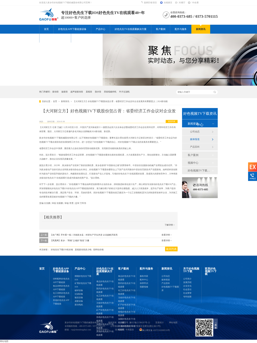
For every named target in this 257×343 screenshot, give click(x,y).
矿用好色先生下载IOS (83, 285)
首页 (46, 29)
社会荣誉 (187, 293)
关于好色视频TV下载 (55, 38)
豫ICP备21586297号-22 (139, 322)
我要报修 (144, 287)
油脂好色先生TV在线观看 (105, 326)
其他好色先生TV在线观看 (105, 333)
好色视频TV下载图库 (200, 170)
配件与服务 (181, 29)
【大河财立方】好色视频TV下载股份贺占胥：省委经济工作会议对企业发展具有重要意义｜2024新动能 (120, 101)
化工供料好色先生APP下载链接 (61, 295)
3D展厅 (182, 2)
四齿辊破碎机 (110, 92)
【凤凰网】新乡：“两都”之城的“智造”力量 (69, 240)
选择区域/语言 (151, 2)
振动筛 (55, 92)
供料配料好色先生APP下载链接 (61, 280)
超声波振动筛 (76, 92)
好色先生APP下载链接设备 (72, 29)
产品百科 (195, 147)
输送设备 (79, 297)
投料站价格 (98, 250)
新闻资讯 (201, 29)
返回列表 (171, 121)
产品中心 (100, 29)
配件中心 (144, 280)
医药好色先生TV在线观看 (105, 290)
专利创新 (187, 297)
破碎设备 (79, 290)
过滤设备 (79, 294)
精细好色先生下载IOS (83, 278)
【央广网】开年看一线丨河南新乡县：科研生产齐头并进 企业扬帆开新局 (83, 235)
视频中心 (193, 162)
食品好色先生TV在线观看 (105, 283)
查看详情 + (167, 235)
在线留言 (168, 2)
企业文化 (187, 286)
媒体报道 (195, 139)
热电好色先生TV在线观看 (105, 319)
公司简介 (187, 279)
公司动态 (195, 131)
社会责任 (187, 289)
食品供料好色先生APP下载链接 (61, 288)
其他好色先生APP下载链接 (61, 302)
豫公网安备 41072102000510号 (156, 330)
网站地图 (173, 322)
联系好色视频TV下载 (87, 38)
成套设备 (79, 301)
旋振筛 (64, 92)
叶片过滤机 (124, 92)
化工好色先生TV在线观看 (105, 297)
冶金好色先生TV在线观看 (105, 305)
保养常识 (144, 283)
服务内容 (144, 276)
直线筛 (89, 92)
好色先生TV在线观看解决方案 (130, 29)
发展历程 (187, 282)
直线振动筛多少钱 (83, 250)
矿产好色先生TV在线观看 (105, 312)
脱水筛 (98, 92)
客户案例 (160, 29)
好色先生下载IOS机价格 (62, 250)
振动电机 (79, 305)
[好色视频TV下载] (48, 327)
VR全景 (195, 2)
